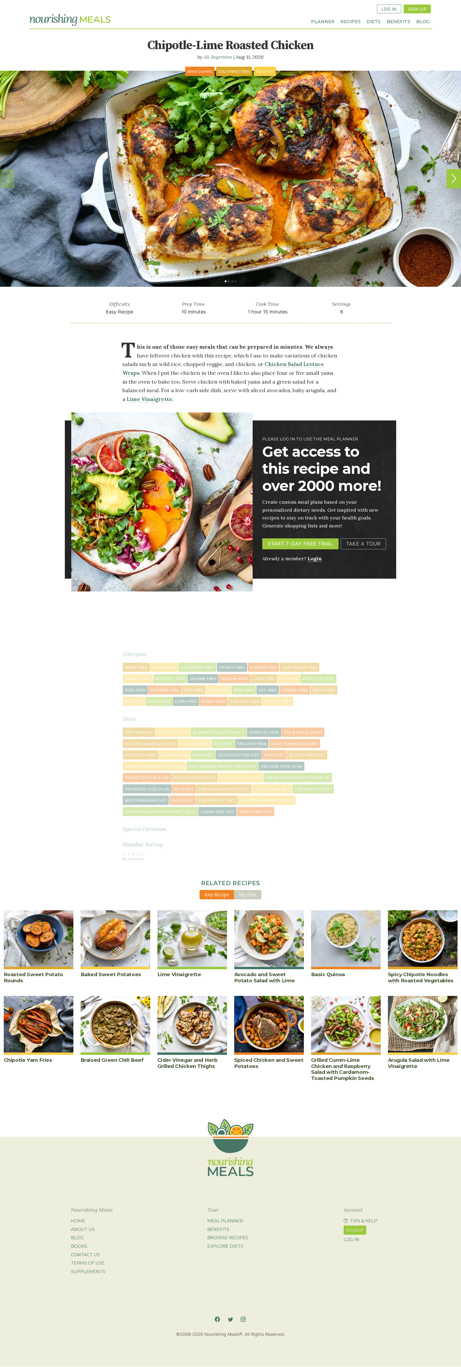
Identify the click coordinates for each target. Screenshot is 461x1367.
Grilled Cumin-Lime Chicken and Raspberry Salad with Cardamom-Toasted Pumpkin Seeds (342, 1069)
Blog (423, 21)
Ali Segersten (218, 57)
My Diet (248, 894)
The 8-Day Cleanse (303, 732)
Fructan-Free (251, 744)
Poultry (265, 71)
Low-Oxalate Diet (313, 789)
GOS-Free (223, 744)
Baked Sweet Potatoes (111, 974)
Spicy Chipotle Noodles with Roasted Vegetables (421, 977)
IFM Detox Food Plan (147, 778)
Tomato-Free (277, 701)
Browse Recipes (227, 1238)
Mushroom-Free (197, 667)
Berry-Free (136, 667)
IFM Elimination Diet (194, 778)
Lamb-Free (264, 679)
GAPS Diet (274, 755)
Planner (323, 21)
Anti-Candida (139, 732)
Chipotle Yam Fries (28, 1060)
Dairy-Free (159, 701)
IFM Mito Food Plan (240, 778)
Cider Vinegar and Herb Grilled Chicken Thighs (187, 1063)
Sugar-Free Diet (218, 812)
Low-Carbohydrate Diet (223, 789)
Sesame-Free (203, 679)
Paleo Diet (182, 800)
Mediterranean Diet (146, 800)
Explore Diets (225, 1246)
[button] (454, 178)
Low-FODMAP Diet (272, 789)
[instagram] (243, 1319)
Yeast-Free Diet (255, 812)
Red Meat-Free (170, 679)
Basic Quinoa (328, 974)
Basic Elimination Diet (294, 744)
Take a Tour (363, 544)
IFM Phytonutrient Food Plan (297, 778)
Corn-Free (186, 701)
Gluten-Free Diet (307, 755)
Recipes (350, 21)
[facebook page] (217, 1319)
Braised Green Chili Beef (112, 1060)
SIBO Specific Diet (216, 800)
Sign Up (417, 9)
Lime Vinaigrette (179, 974)
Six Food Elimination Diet (266, 800)
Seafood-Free (164, 690)
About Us (83, 1229)
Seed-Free (135, 690)
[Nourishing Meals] (70, 20)
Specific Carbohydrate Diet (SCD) (160, 812)
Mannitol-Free (172, 732)
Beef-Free (244, 690)
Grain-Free (324, 690)
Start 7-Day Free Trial (300, 544)
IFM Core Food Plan (281, 766)
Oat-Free (268, 690)
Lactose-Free (194, 744)
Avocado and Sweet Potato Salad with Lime (264, 977)
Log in (351, 1239)
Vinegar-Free (234, 679)
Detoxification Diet (239, 755)
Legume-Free (294, 690)
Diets (374, 21)
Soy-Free (288, 679)
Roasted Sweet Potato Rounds (33, 977)
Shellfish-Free (318, 679)
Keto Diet (184, 789)
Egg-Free (134, 701)
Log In (389, 9)
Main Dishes (199, 71)
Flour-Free (164, 667)
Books (79, 1246)
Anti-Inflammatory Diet (150, 744)
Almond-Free (263, 667)
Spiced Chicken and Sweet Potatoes (269, 1063)
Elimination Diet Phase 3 (219, 732)
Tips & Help (363, 1220)
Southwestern (234, 71)
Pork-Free (218, 690)
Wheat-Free (213, 701)
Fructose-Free (140, 755)
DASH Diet (203, 755)
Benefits (398, 21)
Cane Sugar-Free (299, 667)
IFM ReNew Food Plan (147, 789)
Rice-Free (193, 690)
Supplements (88, 1271)
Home (78, 1220)
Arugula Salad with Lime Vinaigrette (419, 1063)
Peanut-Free (138, 679)
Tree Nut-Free (245, 701)
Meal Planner (225, 1220)
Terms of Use (88, 1263)
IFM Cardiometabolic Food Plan (222, 766)
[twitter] (230, 1319)
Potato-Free (232, 667)
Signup (355, 1230)
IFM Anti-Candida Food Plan (154, 766)
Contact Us (85, 1254)
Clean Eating (174, 755)
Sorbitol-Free (264, 732)
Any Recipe (216, 894)
